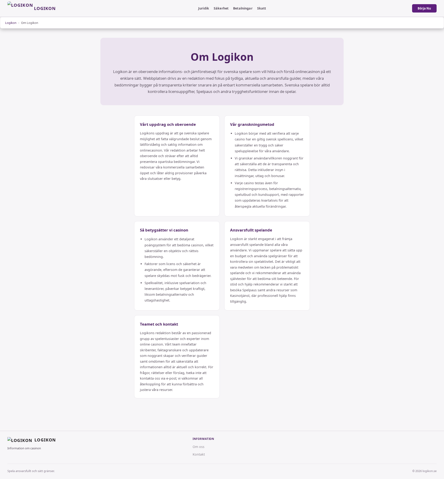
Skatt (261, 8)
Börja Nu (424, 8)
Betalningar (243, 8)
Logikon (10, 23)
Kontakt (199, 454)
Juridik (203, 8)
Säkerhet (221, 8)
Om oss (198, 446)
